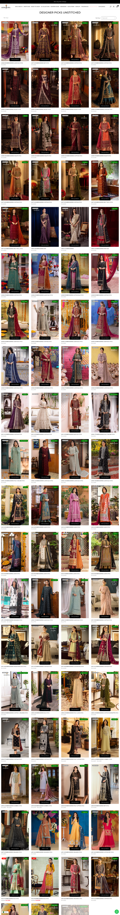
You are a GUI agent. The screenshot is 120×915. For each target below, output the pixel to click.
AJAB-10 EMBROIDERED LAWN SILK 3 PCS (11, 388)
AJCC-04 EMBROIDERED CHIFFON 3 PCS (11, 434)
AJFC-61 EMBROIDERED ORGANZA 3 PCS (71, 852)
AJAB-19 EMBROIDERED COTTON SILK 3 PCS (72, 295)
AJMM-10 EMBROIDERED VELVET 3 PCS (71, 109)
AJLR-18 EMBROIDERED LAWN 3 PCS (40, 573)
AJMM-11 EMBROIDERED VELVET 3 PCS (41, 109)
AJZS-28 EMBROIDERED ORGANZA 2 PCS (71, 898)
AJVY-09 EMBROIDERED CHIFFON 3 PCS (101, 620)
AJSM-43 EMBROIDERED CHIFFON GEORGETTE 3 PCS (104, 712)
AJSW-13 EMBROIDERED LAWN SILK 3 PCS (42, 620)
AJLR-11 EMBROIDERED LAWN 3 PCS (70, 573)
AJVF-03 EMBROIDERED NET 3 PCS (40, 63)
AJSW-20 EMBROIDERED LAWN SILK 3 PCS (72, 480)
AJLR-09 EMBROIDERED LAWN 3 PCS (100, 573)
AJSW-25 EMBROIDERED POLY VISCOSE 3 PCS (12, 480)
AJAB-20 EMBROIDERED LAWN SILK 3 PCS (42, 295)
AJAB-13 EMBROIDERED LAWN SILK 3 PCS (101, 341)
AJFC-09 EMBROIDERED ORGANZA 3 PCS (11, 620)
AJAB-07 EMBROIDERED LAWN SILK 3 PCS (72, 388)
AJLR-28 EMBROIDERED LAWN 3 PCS (40, 527)
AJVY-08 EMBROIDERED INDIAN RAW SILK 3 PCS (13, 666)
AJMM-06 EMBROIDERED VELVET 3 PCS (11, 155)
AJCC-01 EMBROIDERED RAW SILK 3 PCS (71, 434)
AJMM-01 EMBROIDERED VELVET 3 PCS (101, 155)
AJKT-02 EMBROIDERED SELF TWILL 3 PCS (12, 248)
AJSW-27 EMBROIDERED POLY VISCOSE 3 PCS (103, 434)
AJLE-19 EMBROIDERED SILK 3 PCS (40, 898)
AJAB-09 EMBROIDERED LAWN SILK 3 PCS (42, 388)
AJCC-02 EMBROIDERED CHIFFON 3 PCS (41, 434)
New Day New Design (60, 1)
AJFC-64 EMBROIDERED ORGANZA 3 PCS (41, 852)
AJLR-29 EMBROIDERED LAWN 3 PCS (10, 527)
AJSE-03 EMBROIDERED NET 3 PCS (100, 805)
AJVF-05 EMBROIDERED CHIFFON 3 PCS (71, 202)
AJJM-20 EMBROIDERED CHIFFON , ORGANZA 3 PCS (14, 712)
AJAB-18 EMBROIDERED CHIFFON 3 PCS (101, 295)
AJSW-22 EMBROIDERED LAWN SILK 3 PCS (42, 480)
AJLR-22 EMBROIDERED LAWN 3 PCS (100, 527)
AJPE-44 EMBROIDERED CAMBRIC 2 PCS (101, 759)
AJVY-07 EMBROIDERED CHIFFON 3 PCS (41, 666)
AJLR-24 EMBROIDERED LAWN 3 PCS (70, 527)
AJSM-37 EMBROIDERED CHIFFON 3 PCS (11, 759)
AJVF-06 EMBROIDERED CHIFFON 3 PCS (41, 202)
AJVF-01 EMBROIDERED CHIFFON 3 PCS (101, 63)
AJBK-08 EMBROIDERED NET (38, 248)
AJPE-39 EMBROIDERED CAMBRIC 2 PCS (41, 805)
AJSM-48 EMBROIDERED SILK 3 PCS (40, 712)
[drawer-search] (110, 7)
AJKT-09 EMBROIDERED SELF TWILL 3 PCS (102, 202)
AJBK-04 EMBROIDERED (67, 248)
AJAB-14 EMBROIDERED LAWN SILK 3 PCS (71, 341)
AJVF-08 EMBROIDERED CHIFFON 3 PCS (11, 202)
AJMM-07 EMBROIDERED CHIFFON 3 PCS (101, 109)
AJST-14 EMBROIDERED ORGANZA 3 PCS (11, 852)
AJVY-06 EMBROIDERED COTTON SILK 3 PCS (72, 666)
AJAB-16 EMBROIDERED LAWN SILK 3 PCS (11, 341)
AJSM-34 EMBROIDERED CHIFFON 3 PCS (41, 759)
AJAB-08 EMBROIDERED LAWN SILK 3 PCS (12, 63)
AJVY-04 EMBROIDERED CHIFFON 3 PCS (101, 666)
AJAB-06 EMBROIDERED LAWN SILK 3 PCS (102, 388)
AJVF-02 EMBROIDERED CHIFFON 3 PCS (71, 63)
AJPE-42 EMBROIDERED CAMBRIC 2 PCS (11, 805)
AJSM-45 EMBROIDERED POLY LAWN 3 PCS (72, 712)
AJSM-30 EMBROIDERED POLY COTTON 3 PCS (72, 759)
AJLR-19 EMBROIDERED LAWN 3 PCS (10, 573)
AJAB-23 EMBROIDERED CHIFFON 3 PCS (11, 295)
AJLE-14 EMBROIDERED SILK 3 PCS (10, 898)
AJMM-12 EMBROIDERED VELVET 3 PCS (11, 109)
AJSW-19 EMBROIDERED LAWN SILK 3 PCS (102, 480)
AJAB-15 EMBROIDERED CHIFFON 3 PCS (41, 341)
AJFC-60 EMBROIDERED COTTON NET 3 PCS (102, 852)
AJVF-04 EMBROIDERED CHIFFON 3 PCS (101, 898)
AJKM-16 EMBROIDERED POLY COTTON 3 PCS (72, 805)
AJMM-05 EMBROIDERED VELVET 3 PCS (41, 155)
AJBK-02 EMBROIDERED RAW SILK (100, 248)
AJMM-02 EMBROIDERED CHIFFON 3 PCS (71, 155)
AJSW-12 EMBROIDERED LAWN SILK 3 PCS (72, 620)
